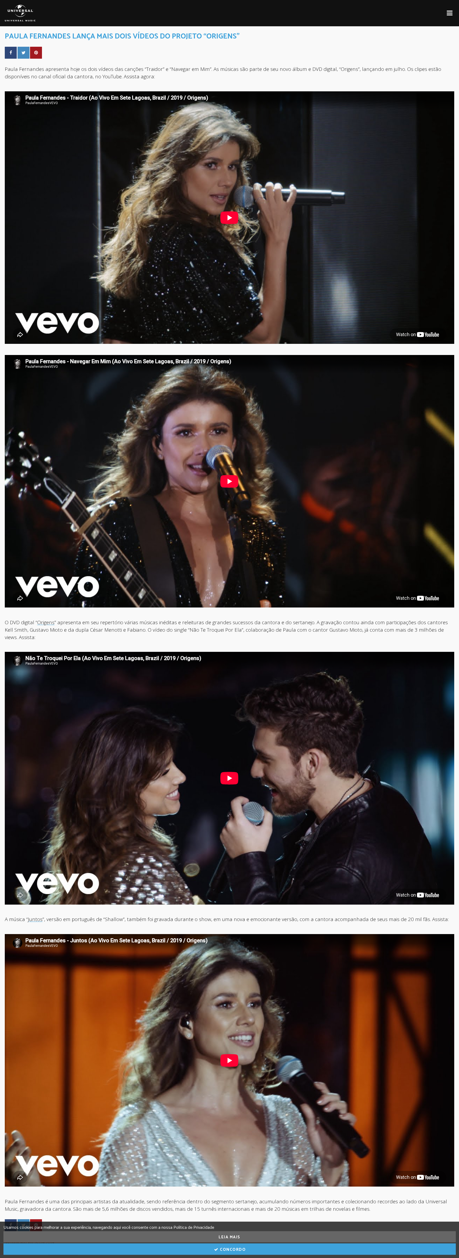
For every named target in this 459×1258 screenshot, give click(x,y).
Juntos (35, 919)
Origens (45, 622)
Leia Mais (229, 1237)
